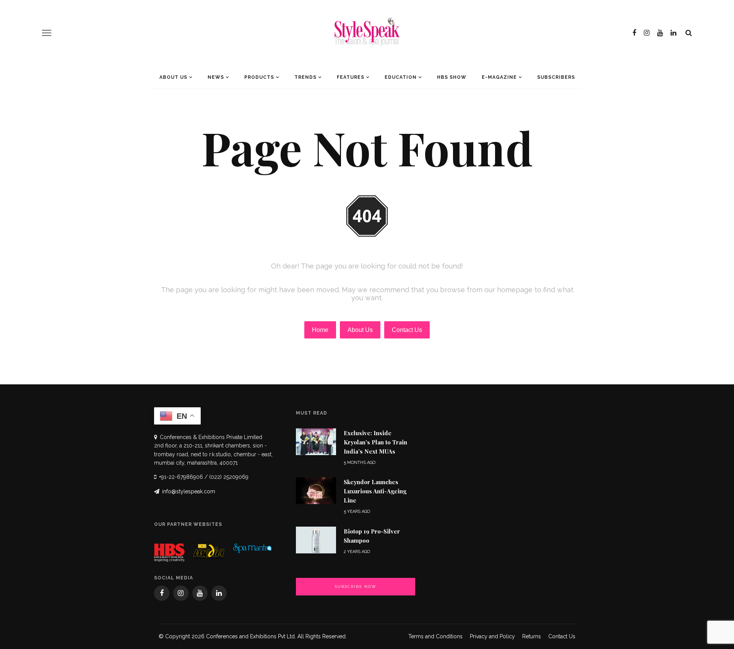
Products (259, 77)
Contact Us (561, 636)
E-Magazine (499, 77)
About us (173, 77)
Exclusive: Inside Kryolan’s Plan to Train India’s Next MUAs (375, 442)
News (216, 77)
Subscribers (556, 77)
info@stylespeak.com (188, 491)
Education (401, 77)
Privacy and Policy (492, 636)
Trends (305, 77)
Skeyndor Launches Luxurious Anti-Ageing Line (375, 491)
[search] (689, 33)
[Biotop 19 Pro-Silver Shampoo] (316, 539)
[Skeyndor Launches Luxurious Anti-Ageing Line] (316, 490)
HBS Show (451, 77)
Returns (531, 636)
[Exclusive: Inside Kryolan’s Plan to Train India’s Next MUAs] (316, 441)
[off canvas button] (46, 32)
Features (350, 77)
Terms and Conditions (435, 636)
